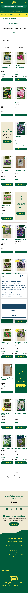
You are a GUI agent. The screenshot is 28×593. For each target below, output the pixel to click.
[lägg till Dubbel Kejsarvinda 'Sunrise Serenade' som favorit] (25, 53)
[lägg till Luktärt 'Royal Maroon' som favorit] (11, 401)
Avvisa (14, 315)
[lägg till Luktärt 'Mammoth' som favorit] (11, 261)
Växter (2, 18)
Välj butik (3, 74)
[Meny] (2, 2)
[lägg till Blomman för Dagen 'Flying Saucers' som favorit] (11, 53)
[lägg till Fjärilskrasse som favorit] (11, 89)
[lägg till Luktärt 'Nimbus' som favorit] (25, 261)
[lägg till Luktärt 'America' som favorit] (11, 193)
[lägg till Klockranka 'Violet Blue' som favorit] (25, 158)
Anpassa (13, 310)
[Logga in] (21, 2)
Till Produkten (8, 80)
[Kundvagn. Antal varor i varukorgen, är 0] (25, 2)
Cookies (4, 585)
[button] (14, 570)
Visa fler (14, 475)
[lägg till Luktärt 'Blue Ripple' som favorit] (11, 227)
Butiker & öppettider (14, 561)
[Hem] (14, 2)
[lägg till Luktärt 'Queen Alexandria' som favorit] (11, 330)
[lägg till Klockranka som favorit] (25, 124)
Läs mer (14, 32)
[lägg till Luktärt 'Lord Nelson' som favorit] (25, 227)
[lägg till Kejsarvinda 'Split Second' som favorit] (25, 89)
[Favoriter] (6, 2)
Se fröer (7, 141)
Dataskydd (16, 585)
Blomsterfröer (12, 18)
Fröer (6, 18)
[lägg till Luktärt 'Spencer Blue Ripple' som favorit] (25, 436)
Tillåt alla (14, 305)
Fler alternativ (19, 301)
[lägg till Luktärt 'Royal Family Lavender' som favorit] (25, 330)
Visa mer (21, 213)
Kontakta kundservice (14, 545)
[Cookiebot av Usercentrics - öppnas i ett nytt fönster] (20, 276)
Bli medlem (14, 524)
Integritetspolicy (10, 585)
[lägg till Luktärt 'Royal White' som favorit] (25, 401)
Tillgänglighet (23, 585)
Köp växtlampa (20, 385)
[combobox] (15, 6)
